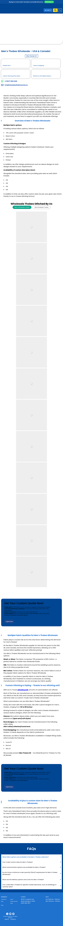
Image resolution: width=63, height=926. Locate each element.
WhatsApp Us (49, 2)
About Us (7, 919)
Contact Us (3, 899)
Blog (2, 901)
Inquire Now (9, 621)
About (11, 899)
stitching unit (23, 690)
